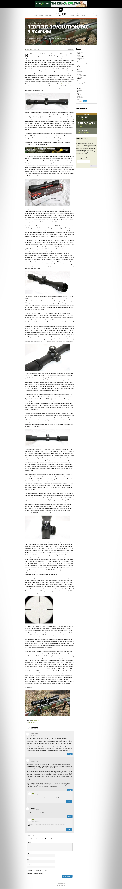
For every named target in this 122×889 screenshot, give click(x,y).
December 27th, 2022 (35, 809)
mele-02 (33, 793)
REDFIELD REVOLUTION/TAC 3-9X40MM (58, 29)
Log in (78, 13)
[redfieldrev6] (47, 358)
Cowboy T (33, 760)
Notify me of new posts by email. (35, 873)
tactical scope (36, 722)
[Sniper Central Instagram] (64, 885)
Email (28, 859)
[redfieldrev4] (47, 283)
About (94, 13)
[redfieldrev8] (47, 704)
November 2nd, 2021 (36, 795)
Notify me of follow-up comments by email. (37, 870)
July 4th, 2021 (33, 735)
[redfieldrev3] (47, 438)
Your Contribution (80, 158)
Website (28, 864)
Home (35, 15)
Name (28, 853)
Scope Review (35, 720)
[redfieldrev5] (47, 528)
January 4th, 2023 (35, 821)
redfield (31, 722)
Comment (29, 842)
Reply (69, 754)
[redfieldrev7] (39, 610)
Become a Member (85, 13)
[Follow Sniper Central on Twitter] (60, 885)
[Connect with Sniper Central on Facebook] (58, 885)
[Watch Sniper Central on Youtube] (62, 885)
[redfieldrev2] (47, 193)
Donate (93, 166)
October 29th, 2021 (35, 761)
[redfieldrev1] (47, 102)
